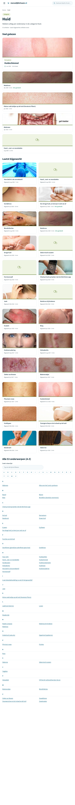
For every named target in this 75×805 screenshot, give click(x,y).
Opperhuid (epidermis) (46, 635)
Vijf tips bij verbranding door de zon (49, 680)
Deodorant (5, 518)
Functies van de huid (8, 539)
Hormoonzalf (6, 572)
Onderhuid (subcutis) (8, 635)
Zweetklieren (43, 698)
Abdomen (5, 485)
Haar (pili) (5, 557)
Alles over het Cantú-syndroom (48, 485)
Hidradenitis (6, 566)
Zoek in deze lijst (7, 463)
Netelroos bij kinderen (45, 624)
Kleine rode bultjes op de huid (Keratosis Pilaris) (16, 597)
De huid (4, 515)
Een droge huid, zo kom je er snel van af (14, 530)
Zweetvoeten (43, 701)
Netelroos (5, 627)
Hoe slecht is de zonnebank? (10, 569)
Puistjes (41, 644)
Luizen (41, 606)
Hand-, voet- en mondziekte (10, 560)
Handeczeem (6, 563)
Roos (3, 654)
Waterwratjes (6, 689)
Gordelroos (42, 548)
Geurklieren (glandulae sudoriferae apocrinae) (16, 548)
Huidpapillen (43, 557)
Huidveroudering (44, 569)
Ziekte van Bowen (7, 698)
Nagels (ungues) (7, 624)
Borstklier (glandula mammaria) (49, 498)
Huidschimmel (43, 560)
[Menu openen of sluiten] (4, 3)
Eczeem (4, 527)
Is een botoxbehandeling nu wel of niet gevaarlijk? (17, 580)
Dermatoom (42, 515)
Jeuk (3, 589)
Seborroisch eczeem (45, 662)
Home (4, 10)
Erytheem (42, 527)
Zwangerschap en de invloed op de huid (14, 701)
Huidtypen (42, 566)
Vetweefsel (5, 680)
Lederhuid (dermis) (8, 606)
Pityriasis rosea (7, 644)
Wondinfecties (43, 689)
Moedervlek (5, 615)
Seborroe (5, 662)
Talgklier (5, 671)
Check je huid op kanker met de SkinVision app (16, 507)
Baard (4, 495)
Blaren (41, 495)
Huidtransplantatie (45, 563)
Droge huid (42, 518)
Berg (3, 498)
